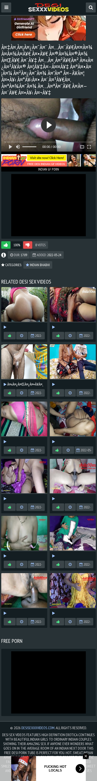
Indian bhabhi (39, 265)
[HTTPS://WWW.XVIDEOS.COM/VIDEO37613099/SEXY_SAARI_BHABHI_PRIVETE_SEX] (24, 423)
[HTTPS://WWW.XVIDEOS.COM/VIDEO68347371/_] (73, 365)
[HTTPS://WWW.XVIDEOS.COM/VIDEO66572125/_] (73, 308)
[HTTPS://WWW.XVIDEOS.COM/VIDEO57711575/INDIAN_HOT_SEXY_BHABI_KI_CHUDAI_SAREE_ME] (24, 537)
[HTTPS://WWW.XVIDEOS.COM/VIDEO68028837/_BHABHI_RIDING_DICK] (24, 308)
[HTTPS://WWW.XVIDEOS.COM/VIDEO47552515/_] (73, 423)
